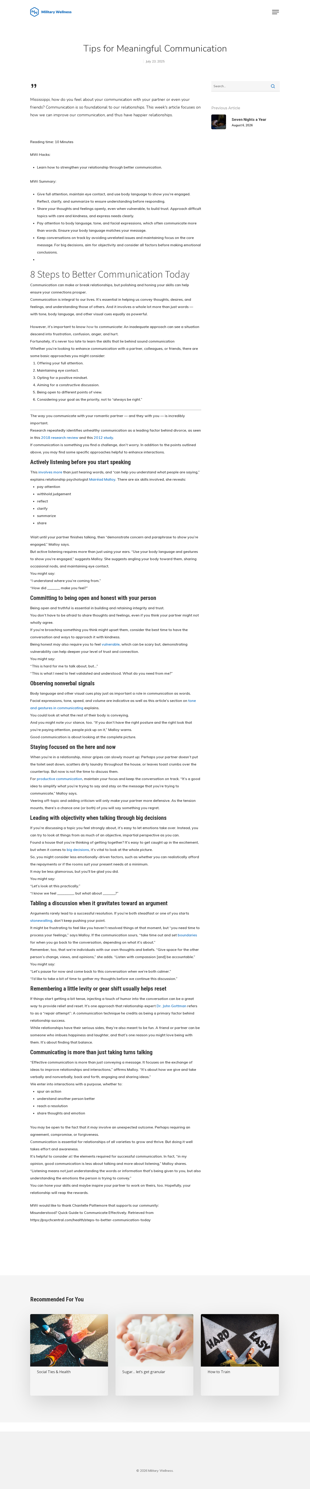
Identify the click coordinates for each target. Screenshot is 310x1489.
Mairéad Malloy (102, 479)
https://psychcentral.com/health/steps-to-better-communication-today (90, 1220)
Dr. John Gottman (171, 1006)
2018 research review (59, 437)
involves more (50, 472)
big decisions (78, 849)
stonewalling (41, 920)
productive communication (59, 778)
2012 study (103, 437)
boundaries (187, 935)
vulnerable (111, 644)
